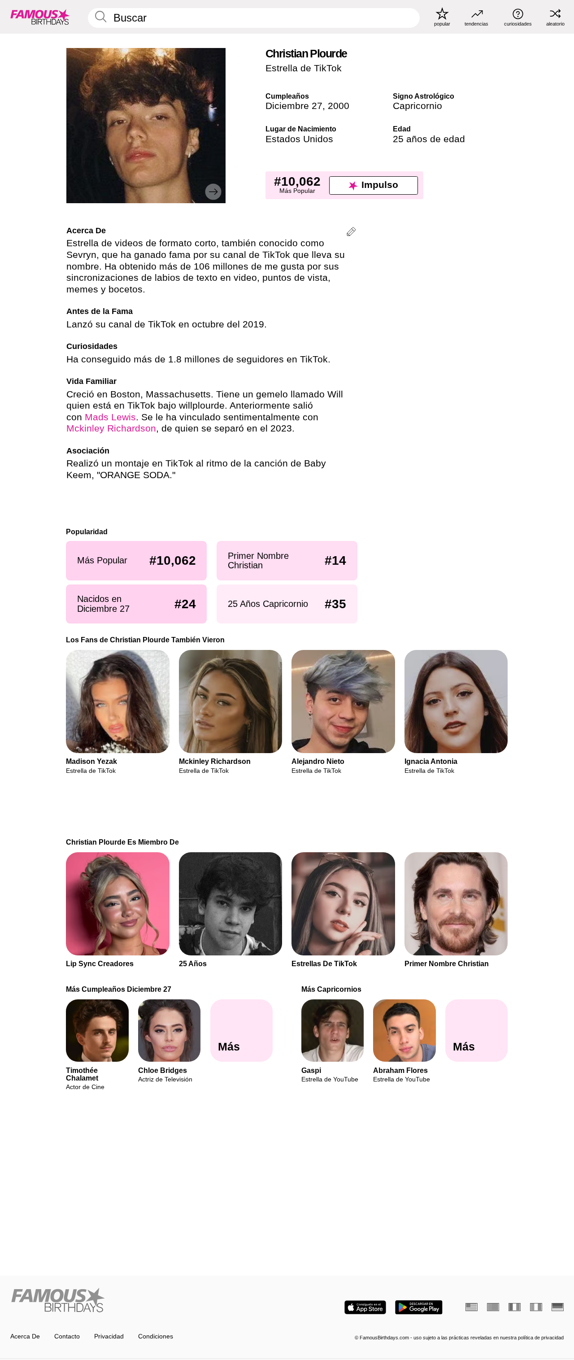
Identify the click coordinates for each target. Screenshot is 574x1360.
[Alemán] (558, 1307)
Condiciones (155, 1336)
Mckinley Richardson (111, 428)
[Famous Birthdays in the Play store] (419, 1307)
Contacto (67, 1336)
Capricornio (417, 105)
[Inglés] (471, 1307)
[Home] (146, 1300)
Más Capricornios (331, 989)
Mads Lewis (110, 417)
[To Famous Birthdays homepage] (40, 16)
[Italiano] (536, 1307)
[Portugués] (493, 1307)
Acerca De (25, 1336)
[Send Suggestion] (351, 233)
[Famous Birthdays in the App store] (365, 1307)
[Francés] (515, 1307)
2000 (338, 105)
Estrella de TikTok (303, 68)
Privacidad (109, 1336)
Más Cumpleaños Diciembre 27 (119, 989)
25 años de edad (429, 139)
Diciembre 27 (293, 105)
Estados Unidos (299, 139)
